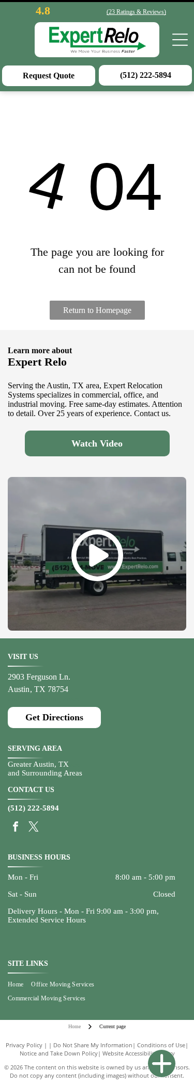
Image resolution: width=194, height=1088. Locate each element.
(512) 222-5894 (33, 808)
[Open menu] (180, 39)
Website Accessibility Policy (138, 1053)
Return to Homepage (97, 310)
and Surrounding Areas (45, 773)
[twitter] (33, 828)
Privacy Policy (24, 1045)
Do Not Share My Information (92, 1045)
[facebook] (15, 828)
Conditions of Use (161, 1045)
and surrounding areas (44, 699)
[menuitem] (19, 985)
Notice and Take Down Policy (59, 1053)
